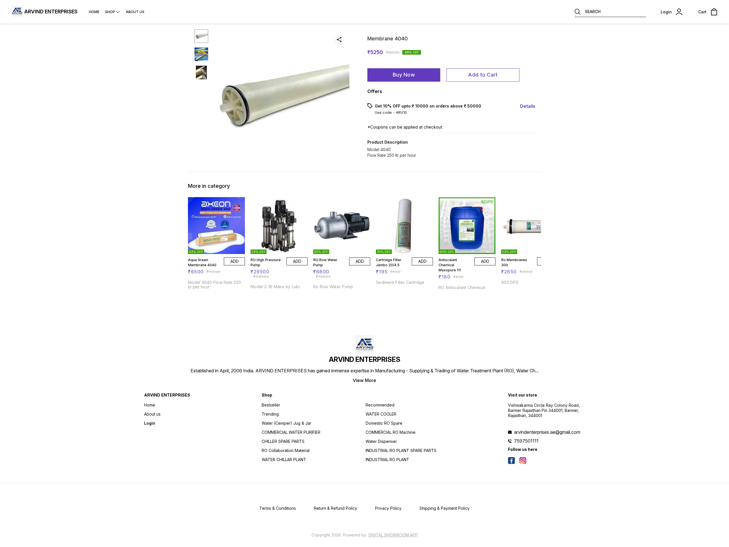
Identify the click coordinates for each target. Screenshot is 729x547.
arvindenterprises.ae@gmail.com (547, 432)
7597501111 (526, 440)
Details (527, 106)
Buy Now (404, 75)
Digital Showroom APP (393, 534)
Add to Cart (482, 75)
